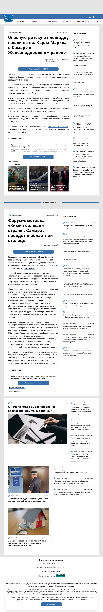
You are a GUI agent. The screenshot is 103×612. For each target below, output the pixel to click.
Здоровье (69, 234)
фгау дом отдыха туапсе (17, 387)
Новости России (76, 403)
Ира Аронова (50, 60)
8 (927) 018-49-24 (51, 563)
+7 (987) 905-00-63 (65, 591)
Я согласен (51, 604)
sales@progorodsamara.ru (50, 567)
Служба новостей (51, 245)
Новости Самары (17, 32)
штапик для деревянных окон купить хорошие (83, 115)
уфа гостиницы (14, 161)
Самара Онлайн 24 (58, 126)
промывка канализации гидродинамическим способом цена (79, 284)
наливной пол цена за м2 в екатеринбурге (83, 73)
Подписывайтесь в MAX (38, 69)
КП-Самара (23, 80)
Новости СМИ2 (14, 165)
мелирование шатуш (71, 251)
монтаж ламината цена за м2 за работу (84, 104)
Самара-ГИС (29, 268)
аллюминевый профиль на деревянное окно (78, 294)
